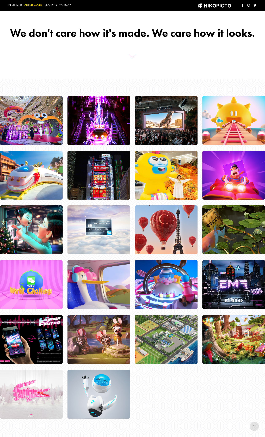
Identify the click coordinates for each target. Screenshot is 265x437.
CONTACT (65, 5)
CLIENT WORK (33, 5)
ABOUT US (50, 5)
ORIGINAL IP (15, 5)
